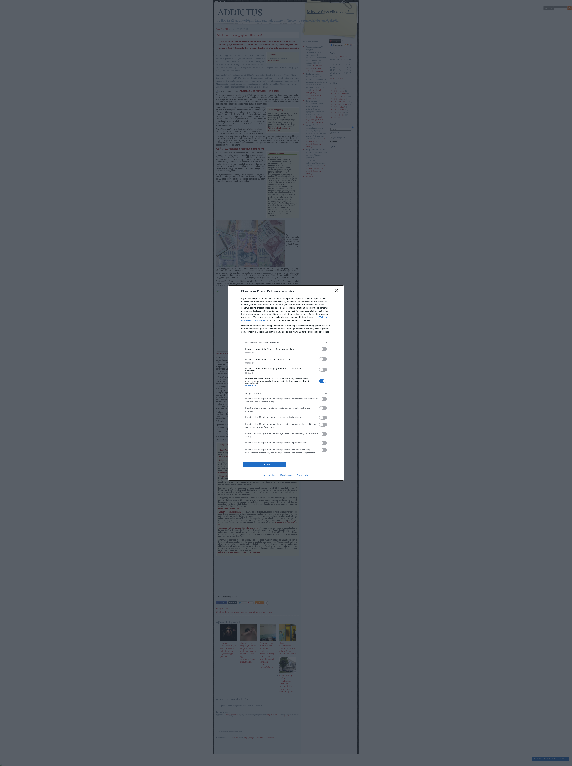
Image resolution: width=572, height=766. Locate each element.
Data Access (286, 475)
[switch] (323, 349)
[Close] (337, 291)
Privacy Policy (302, 475)
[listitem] (286, 342)
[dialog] (286, 383)
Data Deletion (269, 475)
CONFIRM (264, 464)
